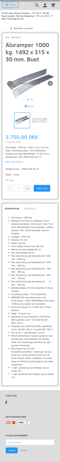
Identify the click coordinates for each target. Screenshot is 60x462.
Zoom (31, 106)
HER (20, 370)
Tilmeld (11, 450)
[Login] (45, 5)
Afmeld (23, 450)
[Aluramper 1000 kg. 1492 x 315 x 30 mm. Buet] (30, 83)
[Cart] (53, 5)
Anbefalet (30, 208)
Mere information (14, 161)
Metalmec (16, 37)
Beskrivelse (12, 208)
